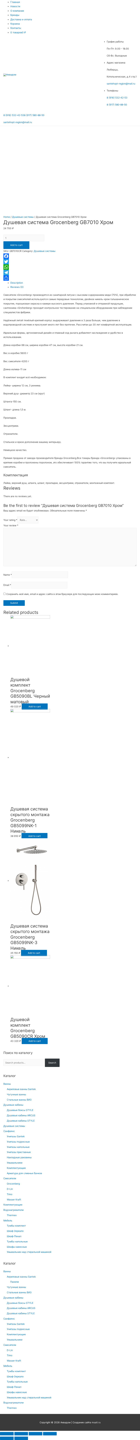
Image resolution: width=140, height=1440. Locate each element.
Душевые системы (14, 1126)
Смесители (9, 1178)
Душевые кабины (13, 1104)
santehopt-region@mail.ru (121, 83)
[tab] (73, 283)
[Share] (21, 1433)
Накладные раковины (19, 1157)
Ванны (7, 1083)
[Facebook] (70, 256)
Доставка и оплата (21, 19)
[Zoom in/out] (50, 1433)
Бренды (14, 15)
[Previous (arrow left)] (7, 1438)
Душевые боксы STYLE (20, 1110)
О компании (17, 10)
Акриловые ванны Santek (21, 1089)
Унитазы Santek (16, 1136)
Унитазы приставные (19, 1152)
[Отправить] (70, 278)
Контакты (15, 28)
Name (7, 574)
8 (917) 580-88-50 (117, 104)
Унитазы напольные (18, 1147)
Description (16, 282)
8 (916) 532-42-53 (117, 97)
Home (6, 217)
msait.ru (96, 1422)
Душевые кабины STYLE (21, 1120)
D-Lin (10, 1189)
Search (52, 1062)
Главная (15, 2)
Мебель (7, 1220)
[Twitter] (70, 261)
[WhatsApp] (70, 267)
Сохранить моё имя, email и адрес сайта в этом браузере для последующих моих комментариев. (62, 594)
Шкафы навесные (17, 1246)
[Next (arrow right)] (21, 1438)
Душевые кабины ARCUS (21, 1115)
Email (7, 585)
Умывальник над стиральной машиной (29, 1252)
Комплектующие (16, 1168)
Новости (15, 6)
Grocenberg (13, 1183)
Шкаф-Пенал (14, 1236)
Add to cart (16, 245)
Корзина (15, 23)
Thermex (12, 1215)
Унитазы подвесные (18, 1141)
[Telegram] (70, 272)
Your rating (10, 520)
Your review (10, 525)
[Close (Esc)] (7, 1433)
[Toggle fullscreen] (35, 1433)
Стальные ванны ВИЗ (19, 1099)
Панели (14, 1281)
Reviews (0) (17, 287)
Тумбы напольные (17, 1241)
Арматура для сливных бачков (24, 1173)
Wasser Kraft (14, 1199)
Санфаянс (9, 1131)
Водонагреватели (13, 1210)
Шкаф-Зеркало (15, 1231)
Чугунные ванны (16, 1094)
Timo (9, 1194)
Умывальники (14, 1162)
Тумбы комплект (16, 1225)
